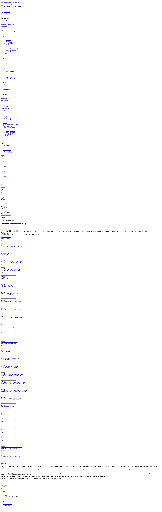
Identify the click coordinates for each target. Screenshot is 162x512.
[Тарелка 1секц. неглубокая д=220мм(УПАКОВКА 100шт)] (14, 309)
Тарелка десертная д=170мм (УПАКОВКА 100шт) (11, 318)
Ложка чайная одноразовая (6, 351)
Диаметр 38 (8, 120)
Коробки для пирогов (10, 132)
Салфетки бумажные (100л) (6, 440)
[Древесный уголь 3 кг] (6, 237)
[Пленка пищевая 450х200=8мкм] (8, 406)
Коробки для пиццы (10, 133)
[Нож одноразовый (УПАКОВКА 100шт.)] (10, 333)
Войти (2, 29)
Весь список (3, 204)
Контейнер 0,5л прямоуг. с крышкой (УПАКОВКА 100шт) (13, 375)
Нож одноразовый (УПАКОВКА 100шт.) (9, 335)
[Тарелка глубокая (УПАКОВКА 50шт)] (9, 293)
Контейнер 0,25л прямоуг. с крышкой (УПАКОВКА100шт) (13, 391)
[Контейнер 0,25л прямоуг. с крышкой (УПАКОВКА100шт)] (14, 390)
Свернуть (8, 204)
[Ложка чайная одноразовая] (7, 350)
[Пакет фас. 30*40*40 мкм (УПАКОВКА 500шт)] (11, 447)
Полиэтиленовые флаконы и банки (13, 45)
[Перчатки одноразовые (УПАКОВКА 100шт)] (11, 398)
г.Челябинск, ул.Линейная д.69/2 (7, 24)
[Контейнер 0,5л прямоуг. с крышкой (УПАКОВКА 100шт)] (14, 374)
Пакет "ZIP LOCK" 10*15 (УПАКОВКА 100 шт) (11, 246)
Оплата (4, 501)
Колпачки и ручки (9, 43)
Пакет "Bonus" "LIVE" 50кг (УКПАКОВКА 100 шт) (12, 262)
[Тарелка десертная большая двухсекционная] (11, 301)
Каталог (2, 111)
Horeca (7, 75)
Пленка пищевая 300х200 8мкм (7, 415)
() (6, 208)
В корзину (3, 243)
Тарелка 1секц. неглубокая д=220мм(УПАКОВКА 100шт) (13, 310)
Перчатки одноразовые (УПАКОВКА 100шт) (10, 399)
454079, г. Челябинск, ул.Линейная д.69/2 (11, 4)
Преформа (8, 44)
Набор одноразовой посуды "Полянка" (9, 367)
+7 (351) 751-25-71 (6, 12)
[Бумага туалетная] (5, 253)
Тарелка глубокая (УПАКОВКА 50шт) (9, 294)
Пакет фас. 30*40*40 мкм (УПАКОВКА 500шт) (11, 448)
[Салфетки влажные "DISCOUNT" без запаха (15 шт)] (12, 430)
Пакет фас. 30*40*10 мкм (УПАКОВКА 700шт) (11, 456)
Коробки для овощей (10, 131)
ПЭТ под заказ (9, 51)
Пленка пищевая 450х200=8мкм (7, 407)
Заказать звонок (4, 26)
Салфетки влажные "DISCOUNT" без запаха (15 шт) (12, 432)
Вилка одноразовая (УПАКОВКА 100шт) (9, 359)
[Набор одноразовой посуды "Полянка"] (9, 366)
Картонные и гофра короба (11, 49)
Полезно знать (9, 77)
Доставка (5, 502)
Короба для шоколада (10, 129)
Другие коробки (9, 128)
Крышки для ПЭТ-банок (11, 115)
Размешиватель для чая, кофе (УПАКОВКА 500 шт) (12, 327)
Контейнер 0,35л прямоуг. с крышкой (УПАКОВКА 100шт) (13, 383)
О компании (3, 140)
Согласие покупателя (10, 78)
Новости (2, 142)
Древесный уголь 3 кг (5, 238)
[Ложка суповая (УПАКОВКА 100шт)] (9, 342)
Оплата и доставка (10, 71)
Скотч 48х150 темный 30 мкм (7, 286)
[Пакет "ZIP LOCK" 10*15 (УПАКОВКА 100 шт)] (12, 245)
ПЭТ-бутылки (9, 42)
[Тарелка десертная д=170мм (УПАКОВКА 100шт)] (12, 317)
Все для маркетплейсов (11, 73)
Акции (2, 141)
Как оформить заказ (10, 72)
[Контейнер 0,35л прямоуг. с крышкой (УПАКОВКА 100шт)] (14, 382)
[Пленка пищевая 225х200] (7, 422)
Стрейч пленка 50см (5, 278)
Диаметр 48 (8, 121)
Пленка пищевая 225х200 (6, 423)
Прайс (2, 156)
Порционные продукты (11, 50)
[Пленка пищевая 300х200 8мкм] (8, 414)
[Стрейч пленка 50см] (5, 277)
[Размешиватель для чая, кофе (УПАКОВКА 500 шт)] (12, 325)
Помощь (2, 143)
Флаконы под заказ (10, 137)
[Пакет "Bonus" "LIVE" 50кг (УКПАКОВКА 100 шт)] (12, 261)
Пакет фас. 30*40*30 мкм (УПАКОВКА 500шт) (11, 270)
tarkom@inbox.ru (5, 20)
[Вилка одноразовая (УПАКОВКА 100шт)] (10, 358)
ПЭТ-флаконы (9, 41)
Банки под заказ (9, 136)
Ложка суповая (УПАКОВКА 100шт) (9, 343)
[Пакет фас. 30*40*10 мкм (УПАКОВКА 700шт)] (11, 455)
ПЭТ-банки (8, 40)
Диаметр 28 (8, 119)
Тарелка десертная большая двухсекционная (10, 302)
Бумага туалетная (4, 254)
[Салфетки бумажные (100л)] (7, 438)
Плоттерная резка (9, 76)
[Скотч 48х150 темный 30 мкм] (7, 285)
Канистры (8, 46)
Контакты (3, 155)
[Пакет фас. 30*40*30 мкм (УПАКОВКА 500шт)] (11, 269)
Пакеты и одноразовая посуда (12, 48)
